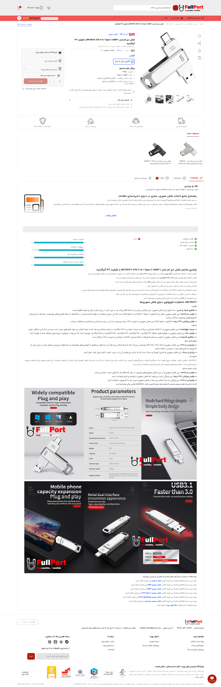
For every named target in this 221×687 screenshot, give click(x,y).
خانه (201, 24)
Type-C (120, 75)
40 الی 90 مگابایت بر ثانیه (106, 78)
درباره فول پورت (108, 645)
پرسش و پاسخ (140, 178)
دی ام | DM (124, 34)
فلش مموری (179, 24)
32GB (124, 72)
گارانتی (132, 55)
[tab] (196, 178)
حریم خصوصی (154, 641)
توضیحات (194, 178)
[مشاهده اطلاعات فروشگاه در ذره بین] (24, 674)
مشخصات (177, 178)
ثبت (31, 656)
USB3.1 (125, 75)
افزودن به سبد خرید (36, 81)
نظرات (160, 178)
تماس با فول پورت (107, 641)
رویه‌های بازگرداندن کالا (195, 649)
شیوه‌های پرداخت (197, 645)
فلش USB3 (169, 24)
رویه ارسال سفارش (197, 641)
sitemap (111, 649)
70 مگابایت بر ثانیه (109, 81)
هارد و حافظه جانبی (191, 24)
